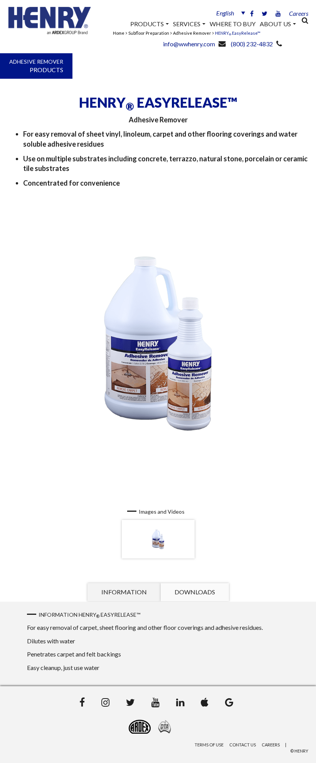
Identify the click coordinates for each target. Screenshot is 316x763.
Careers (298, 13)
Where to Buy (232, 23)
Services (187, 23)
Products (147, 23)
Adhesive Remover (192, 33)
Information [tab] (124, 592)
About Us (276, 23)
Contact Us (242, 744)
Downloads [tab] (195, 592)
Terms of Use (209, 744)
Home (118, 33)
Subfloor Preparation (148, 33)
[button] (227, 13)
